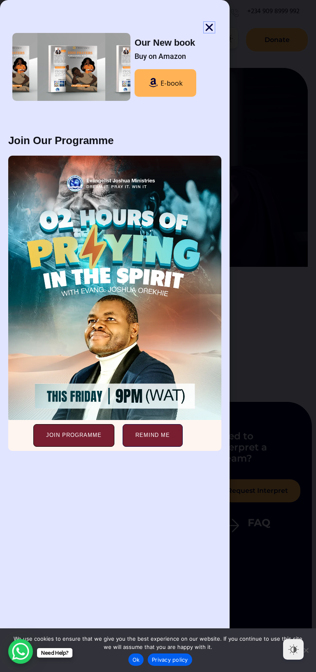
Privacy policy (170, 659)
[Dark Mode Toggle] (293, 649)
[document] (158, 336)
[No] (306, 650)
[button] (209, 27)
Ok (136, 659)
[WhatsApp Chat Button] (20, 651)
